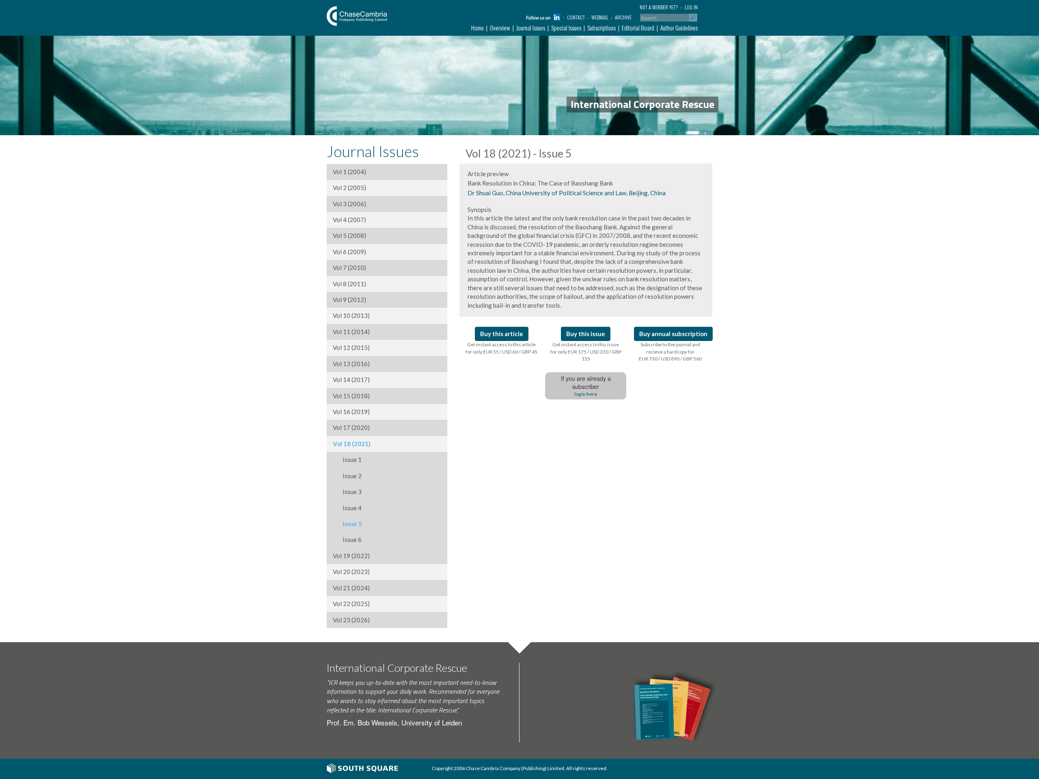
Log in (691, 7)
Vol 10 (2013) (351, 315)
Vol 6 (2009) (349, 251)
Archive (623, 17)
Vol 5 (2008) (349, 235)
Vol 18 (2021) (352, 443)
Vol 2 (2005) (349, 187)
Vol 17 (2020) (351, 427)
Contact (576, 17)
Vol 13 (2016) (351, 363)
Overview (500, 28)
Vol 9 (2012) (349, 299)
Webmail (599, 17)
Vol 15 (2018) (351, 395)
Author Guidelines (679, 28)
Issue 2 (347, 475)
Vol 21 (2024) (351, 587)
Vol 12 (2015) (351, 347)
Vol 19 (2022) (351, 555)
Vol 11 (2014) (351, 331)
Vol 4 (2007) (349, 219)
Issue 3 (347, 491)
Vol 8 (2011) (349, 283)
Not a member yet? (659, 7)
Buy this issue (585, 333)
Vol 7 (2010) (349, 267)
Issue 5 (347, 523)
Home (477, 28)
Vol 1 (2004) (349, 171)
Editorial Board (638, 28)
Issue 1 (347, 459)
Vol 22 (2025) (351, 603)
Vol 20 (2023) (351, 571)
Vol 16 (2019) (351, 411)
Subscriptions (601, 28)
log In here (585, 394)
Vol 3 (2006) (349, 203)
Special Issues (566, 28)
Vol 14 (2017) (351, 379)
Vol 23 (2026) (351, 620)
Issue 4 (347, 507)
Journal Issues (530, 28)
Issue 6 (347, 539)
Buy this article (501, 333)
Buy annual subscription (673, 333)
